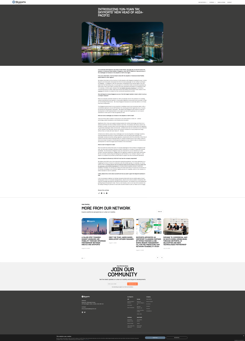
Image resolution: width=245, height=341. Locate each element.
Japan (138, 323)
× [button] (243, 335)
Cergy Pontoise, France (140, 311)
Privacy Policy (86, 339)
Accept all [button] (155, 337)
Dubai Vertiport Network (130, 302)
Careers (148, 308)
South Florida (130, 323)
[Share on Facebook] (107, 193)
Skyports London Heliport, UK (140, 303)
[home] (19, 2)
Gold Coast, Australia (139, 326)
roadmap (100, 91)
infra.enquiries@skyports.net (89, 308)
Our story (148, 304)
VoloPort (102, 83)
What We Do (149, 299)
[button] (202, 2)
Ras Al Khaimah (130, 307)
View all (160, 211)
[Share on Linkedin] (102, 193)
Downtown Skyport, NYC (130, 320)
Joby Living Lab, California (130, 326)
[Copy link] (99, 193)
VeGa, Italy (139, 314)
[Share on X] (104, 193)
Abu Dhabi (129, 305)
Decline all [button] (176, 337)
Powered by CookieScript (239, 340)
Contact (229, 2)
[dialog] (122, 337)
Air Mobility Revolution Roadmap (128, 88)
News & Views (221, 2)
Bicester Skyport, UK (139, 307)
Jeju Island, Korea (139, 320)
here (144, 184)
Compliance (149, 311)
